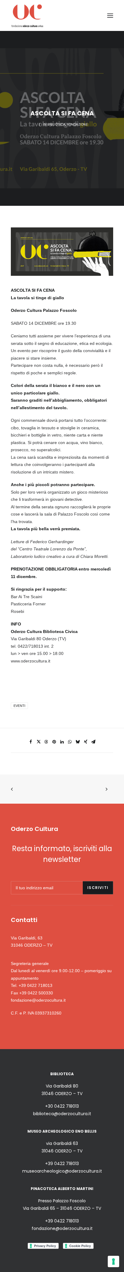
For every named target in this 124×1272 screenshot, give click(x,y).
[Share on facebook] (30, 741)
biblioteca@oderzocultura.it (62, 1114)
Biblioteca (56, 124)
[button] (110, 15)
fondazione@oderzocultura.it (38, 1000)
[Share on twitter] (38, 741)
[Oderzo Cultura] (27, 15)
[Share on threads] (46, 741)
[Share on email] (93, 741)
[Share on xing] (85, 741)
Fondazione (77, 124)
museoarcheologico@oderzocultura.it (62, 1171)
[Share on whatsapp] (69, 741)
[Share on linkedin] (62, 741)
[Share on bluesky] (77, 741)
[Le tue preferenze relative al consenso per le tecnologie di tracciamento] (113, 1261)
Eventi (19, 706)
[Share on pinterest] (54, 741)
